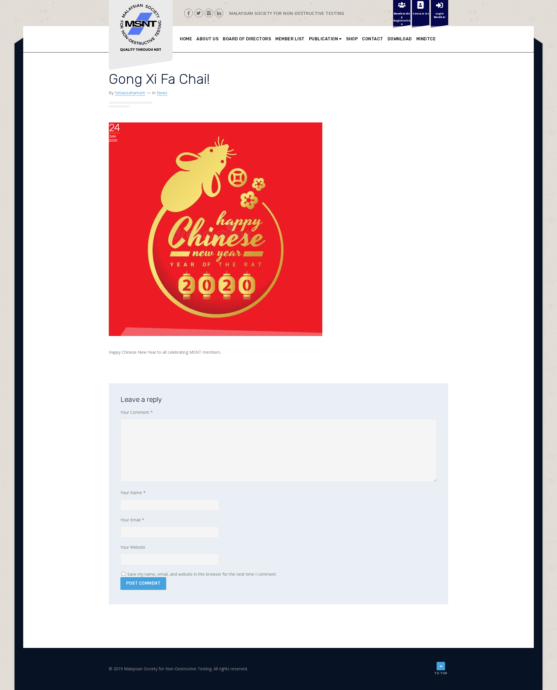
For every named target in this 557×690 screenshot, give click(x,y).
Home (186, 39)
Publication (323, 39)
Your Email (132, 520)
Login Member (440, 15)
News (162, 92)
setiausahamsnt (130, 92)
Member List (290, 39)
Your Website (132, 547)
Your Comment (136, 412)
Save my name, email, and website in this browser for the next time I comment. (202, 574)
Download (400, 39)
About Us (207, 39)
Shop (352, 39)
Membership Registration (401, 18)
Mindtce (426, 39)
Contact (372, 39)
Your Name (133, 492)
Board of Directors (247, 39)
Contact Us (421, 13)
